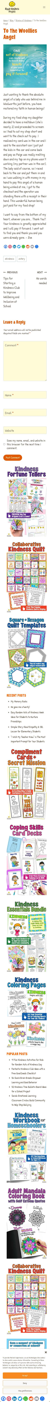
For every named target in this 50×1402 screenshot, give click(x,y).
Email (9, 413)
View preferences (25, 1390)
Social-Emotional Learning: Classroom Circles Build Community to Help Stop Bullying (28, 1100)
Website (9, 431)
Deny (25, 1383)
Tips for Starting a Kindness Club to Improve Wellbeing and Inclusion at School (11, 289)
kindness (9, 258)
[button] (45, 1352)
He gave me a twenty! (20, 707)
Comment (11, 345)
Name (9, 395)
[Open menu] (44, 7)
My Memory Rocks (19, 701)
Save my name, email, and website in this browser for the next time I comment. (26, 444)
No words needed (41, 278)
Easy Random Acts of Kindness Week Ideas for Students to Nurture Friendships (27, 717)
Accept (25, 1375)
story (22, 258)
